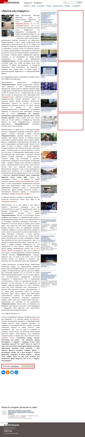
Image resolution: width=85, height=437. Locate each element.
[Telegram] (12, 372)
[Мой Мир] (16, 372)
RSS (17, 433)
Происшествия (58, 6)
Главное (27, 6)
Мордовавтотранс (8, 97)
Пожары (67, 6)
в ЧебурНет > (76, 6)
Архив (33, 6)
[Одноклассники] (8, 372)
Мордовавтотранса (22, 23)
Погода (48, 6)
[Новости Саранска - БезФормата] (10, 2)
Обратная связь (8, 430)
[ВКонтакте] (3, 372)
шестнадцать (34, 319)
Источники (40, 6)
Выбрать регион (8, 431)
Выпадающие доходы (9, 201)
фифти (36, 131)
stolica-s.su (6, 37)
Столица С (15, 366)
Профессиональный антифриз (20, 194)
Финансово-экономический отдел (27, 181)
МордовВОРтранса (22, 26)
